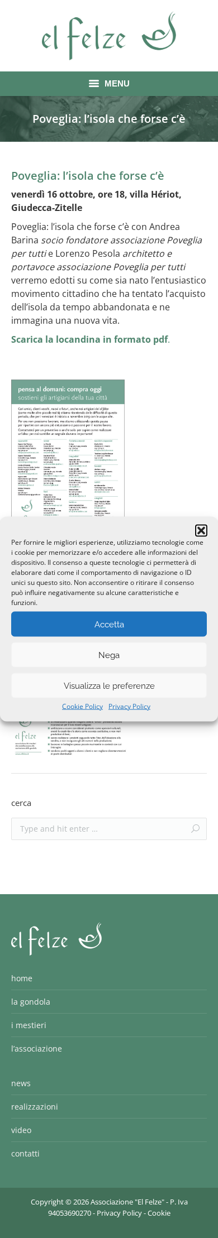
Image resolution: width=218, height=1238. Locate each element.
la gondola (30, 1001)
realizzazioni (34, 1106)
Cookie (159, 1213)
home (21, 978)
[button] (201, 530)
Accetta (109, 624)
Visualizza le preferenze (109, 685)
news (21, 1083)
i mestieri (28, 1025)
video (21, 1130)
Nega (109, 655)
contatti (25, 1153)
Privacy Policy (129, 706)
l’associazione (36, 1048)
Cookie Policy (82, 706)
